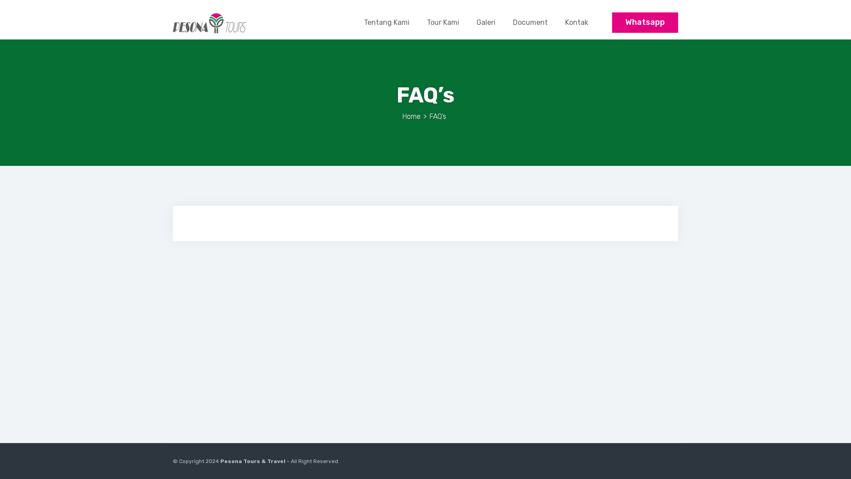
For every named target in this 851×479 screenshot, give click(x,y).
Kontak (576, 22)
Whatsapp (645, 22)
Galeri (486, 22)
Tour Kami (443, 22)
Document (530, 22)
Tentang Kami (387, 22)
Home (411, 116)
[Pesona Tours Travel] (209, 23)
